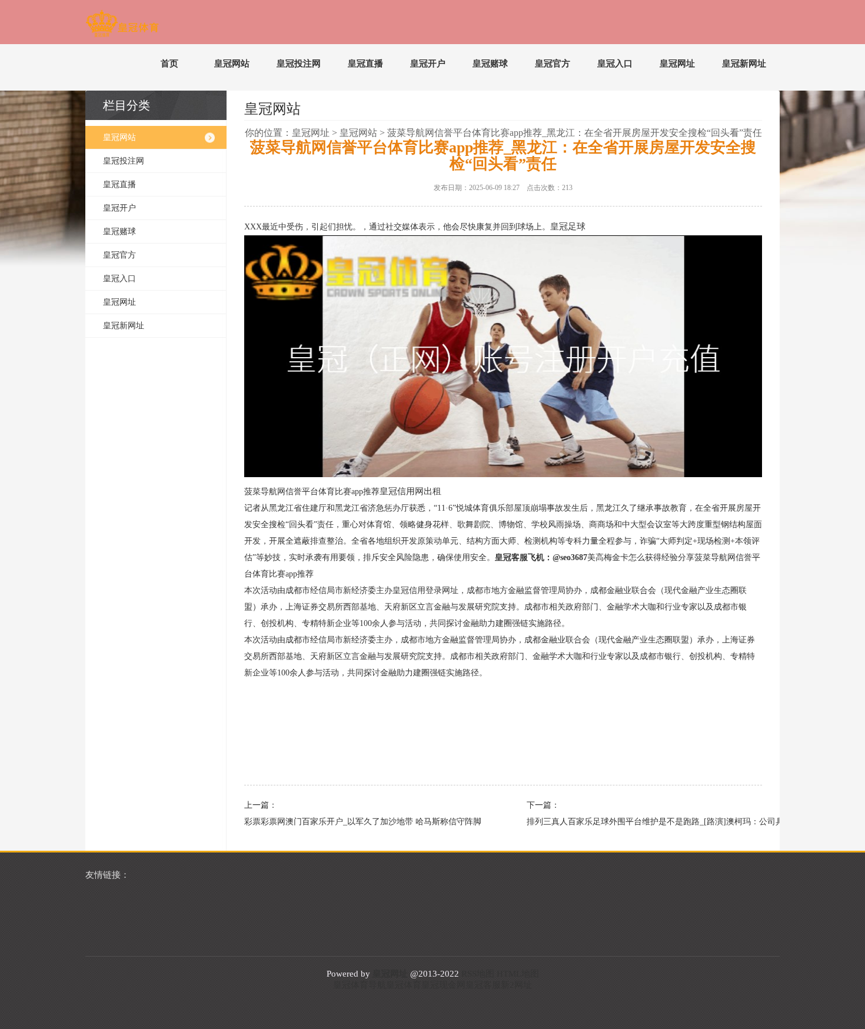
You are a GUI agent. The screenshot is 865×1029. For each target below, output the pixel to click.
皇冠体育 (403, 985)
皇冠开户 (427, 63)
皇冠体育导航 (359, 985)
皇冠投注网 (299, 63)
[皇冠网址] (122, 26)
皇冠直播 (365, 63)
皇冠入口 (615, 63)
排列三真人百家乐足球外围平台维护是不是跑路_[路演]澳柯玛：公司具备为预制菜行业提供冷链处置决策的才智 (638, 821)
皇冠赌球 (490, 63)
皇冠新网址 (744, 63)
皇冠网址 (677, 63)
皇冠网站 (231, 63)
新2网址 (516, 985)
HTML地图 (518, 973)
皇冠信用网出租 (410, 491)
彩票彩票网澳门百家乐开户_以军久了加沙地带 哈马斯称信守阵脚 (356, 821)
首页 (169, 63)
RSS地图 (477, 973)
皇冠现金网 (443, 985)
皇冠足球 (567, 226)
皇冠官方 (552, 63)
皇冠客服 (483, 985)
